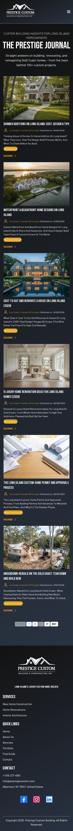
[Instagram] (36, 799)
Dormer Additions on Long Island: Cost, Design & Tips (36, 124)
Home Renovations (14, 709)
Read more (8, 155)
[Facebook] (23, 799)
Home (6, 731)
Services (8, 742)
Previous (20, 624)
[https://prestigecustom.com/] (20, 11)
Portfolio (8, 748)
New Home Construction (17, 704)
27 (47, 624)
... (41, 624)
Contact (7, 759)
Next (54, 624)
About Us (8, 736)
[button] (68, 11)
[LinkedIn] (49, 799)
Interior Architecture (15, 715)
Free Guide (9, 753)
